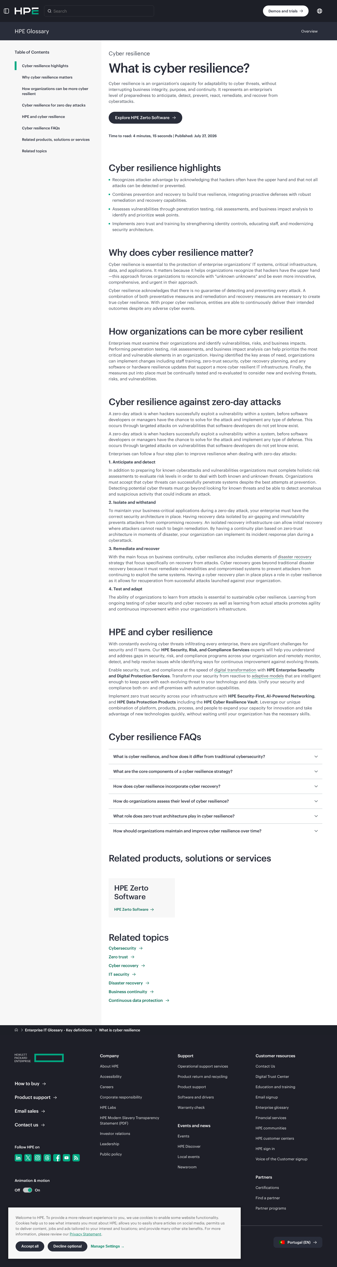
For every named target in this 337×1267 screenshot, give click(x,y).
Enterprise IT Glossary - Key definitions (59, 1030)
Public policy (111, 1154)
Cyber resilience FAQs (41, 128)
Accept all (30, 1246)
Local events (189, 1156)
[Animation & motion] (27, 1190)
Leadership (109, 1144)
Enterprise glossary (272, 1107)
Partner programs (271, 1208)
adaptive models (268, 675)
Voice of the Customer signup (281, 1159)
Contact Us (265, 1066)
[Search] (49, 11)
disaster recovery (295, 556)
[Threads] (47, 1157)
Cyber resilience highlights (45, 65)
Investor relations (115, 1133)
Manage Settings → (107, 1246)
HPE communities (271, 1128)
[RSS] (76, 1157)
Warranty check (191, 1107)
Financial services (271, 1117)
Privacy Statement (85, 1234)
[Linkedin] (18, 1157)
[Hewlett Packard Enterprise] (27, 11)
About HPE (109, 1066)
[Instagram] (37, 1157)
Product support (192, 1086)
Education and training (275, 1086)
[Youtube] (66, 1157)
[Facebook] (57, 1157)
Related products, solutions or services (56, 139)
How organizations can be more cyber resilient (55, 91)
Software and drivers (196, 1097)
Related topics (34, 151)
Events (183, 1136)
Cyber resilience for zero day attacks (54, 105)
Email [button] (27, 1111)
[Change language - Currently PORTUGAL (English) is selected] (319, 10)
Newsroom (187, 1167)
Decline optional (67, 1246)
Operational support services (203, 1066)
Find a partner (268, 1198)
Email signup (267, 1097)
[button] (6, 10)
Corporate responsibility (121, 1097)
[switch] (24, 1190)
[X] (28, 1157)
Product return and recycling (202, 1076)
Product (32, 1097)
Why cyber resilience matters (47, 77)
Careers (106, 1086)
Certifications (267, 1187)
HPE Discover (189, 1146)
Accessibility (111, 1076)
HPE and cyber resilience (43, 116)
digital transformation (235, 670)
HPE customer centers (275, 1138)
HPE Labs (108, 1107)
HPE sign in (265, 1148)
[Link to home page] (17, 1030)
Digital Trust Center (272, 1076)
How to (27, 1083)
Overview (309, 31)
